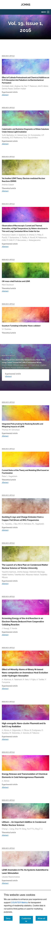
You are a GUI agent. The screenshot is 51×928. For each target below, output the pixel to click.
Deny (9, 918)
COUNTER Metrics (19, 902)
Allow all (42, 918)
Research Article (8, 56)
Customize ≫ (27, 920)
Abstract (5, 95)
